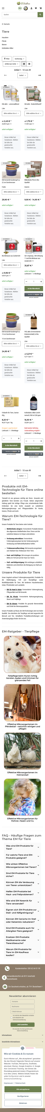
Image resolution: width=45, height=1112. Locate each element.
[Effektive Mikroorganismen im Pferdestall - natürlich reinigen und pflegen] (22, 702)
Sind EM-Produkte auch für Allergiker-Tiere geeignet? (20, 929)
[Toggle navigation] (3, 7)
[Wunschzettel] (36, 8)
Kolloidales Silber (7, 48)
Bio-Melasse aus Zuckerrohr (11, 256)
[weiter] (39, 75)
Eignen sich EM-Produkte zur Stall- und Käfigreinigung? (21, 911)
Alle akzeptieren (23, 1089)
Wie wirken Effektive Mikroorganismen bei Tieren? (21, 865)
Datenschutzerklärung (22, 1030)
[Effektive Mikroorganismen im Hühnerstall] (22, 751)
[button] (31, 8)
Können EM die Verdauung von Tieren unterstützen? (20, 883)
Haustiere (5, 38)
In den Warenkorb (34, 288)
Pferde (4, 41)
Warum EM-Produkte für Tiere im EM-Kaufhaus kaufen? (18, 952)
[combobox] (11, 113)
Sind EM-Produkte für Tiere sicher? (20, 874)
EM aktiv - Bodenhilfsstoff (32, 104)
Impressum (8, 1083)
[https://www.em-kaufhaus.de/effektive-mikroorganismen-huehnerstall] (22, 797)
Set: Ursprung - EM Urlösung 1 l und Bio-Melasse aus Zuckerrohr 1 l (33, 258)
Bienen (4, 45)
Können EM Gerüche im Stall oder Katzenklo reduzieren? (21, 920)
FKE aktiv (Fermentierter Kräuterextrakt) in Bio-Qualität (32, 334)
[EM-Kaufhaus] (23, 3)
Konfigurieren (23, 1096)
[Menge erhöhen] (41, 281)
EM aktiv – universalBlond (10, 104)
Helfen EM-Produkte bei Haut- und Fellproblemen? (20, 893)
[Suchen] (40, 14)
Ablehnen (23, 1103)
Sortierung (18, 59)
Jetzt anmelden (22, 1025)
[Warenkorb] (40, 8)
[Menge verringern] (26, 281)
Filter (8, 59)
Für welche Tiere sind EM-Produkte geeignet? (19, 856)
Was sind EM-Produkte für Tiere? (19, 847)
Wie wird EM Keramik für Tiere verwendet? (19, 902)
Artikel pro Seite (10, 64)
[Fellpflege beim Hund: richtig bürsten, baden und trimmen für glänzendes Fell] (22, 654)
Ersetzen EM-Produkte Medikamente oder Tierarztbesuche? (17, 940)
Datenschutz (20, 1083)
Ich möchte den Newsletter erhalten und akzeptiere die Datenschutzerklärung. (23, 1018)
